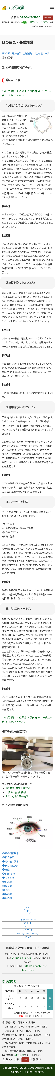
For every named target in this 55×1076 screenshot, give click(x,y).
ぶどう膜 (9, 878)
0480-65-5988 (30, 17)
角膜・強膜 (10, 874)
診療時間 (10, 981)
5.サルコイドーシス (15, 95)
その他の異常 (12, 861)
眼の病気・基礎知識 (22, 53)
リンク (27, 927)
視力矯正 (9, 857)
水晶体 (8, 882)
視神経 (8, 894)
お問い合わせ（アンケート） (27, 934)
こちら (25, 1060)
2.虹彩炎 (21, 91)
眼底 (7, 890)
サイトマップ (27, 930)
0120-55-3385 (38, 22)
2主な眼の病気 (42, 53)
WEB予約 (19, 1055)
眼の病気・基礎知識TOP (17, 788)
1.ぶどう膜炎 (8, 91)
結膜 (7, 870)
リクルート (27, 923)
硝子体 (8, 886)
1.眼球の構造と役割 (15, 792)
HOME (6, 53)
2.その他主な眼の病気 (16, 796)
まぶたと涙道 (11, 866)
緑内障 (8, 898)
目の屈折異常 (12, 853)
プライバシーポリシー (27, 920)
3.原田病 (32, 91)
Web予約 (48, 18)
